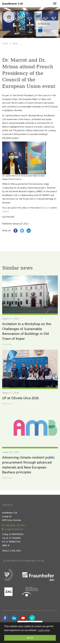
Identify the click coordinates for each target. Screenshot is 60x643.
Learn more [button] (44, 630)
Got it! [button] (30, 638)
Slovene (47, 208)
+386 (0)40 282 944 (15, 525)
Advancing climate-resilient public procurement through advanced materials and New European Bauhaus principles (28, 465)
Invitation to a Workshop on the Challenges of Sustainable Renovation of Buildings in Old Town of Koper (26, 331)
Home (5, 43)
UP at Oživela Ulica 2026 (20, 398)
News (15, 43)
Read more (7, 344)
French (5, 212)
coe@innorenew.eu (13, 529)
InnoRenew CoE (12, 4)
